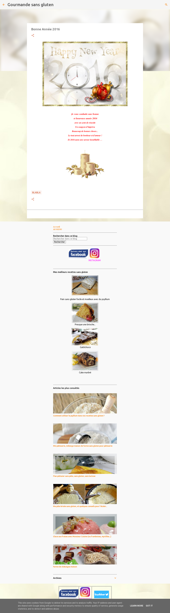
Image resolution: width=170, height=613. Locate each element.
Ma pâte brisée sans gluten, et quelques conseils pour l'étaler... (80, 506)
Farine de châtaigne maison (65, 567)
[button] (32, 35)
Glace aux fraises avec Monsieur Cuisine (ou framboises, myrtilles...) (82, 536)
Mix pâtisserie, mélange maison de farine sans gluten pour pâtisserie (82, 446)
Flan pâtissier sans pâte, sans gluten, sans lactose (74, 476)
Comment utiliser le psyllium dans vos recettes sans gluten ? (79, 416)
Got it (149, 605)
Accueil (56, 227)
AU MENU (57, 229)
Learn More (136, 605)
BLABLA (36, 192)
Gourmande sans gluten (30, 4)
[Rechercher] (57, 4)
